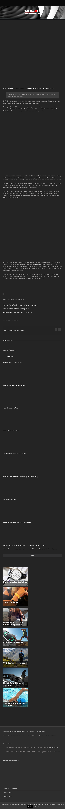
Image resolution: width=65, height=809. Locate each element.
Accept (29, 806)
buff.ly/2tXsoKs (53, 747)
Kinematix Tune (40, 264)
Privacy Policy (8, 792)
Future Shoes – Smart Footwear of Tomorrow (17, 312)
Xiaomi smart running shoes (35, 180)
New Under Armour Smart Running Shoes (16, 309)
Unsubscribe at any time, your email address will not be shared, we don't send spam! (30, 549)
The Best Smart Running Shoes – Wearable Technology (20, 305)
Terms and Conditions (10, 789)
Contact (6, 785)
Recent (32, 555)
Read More (36, 806)
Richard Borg (7, 320)
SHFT (19, 94)
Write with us (8, 796)
